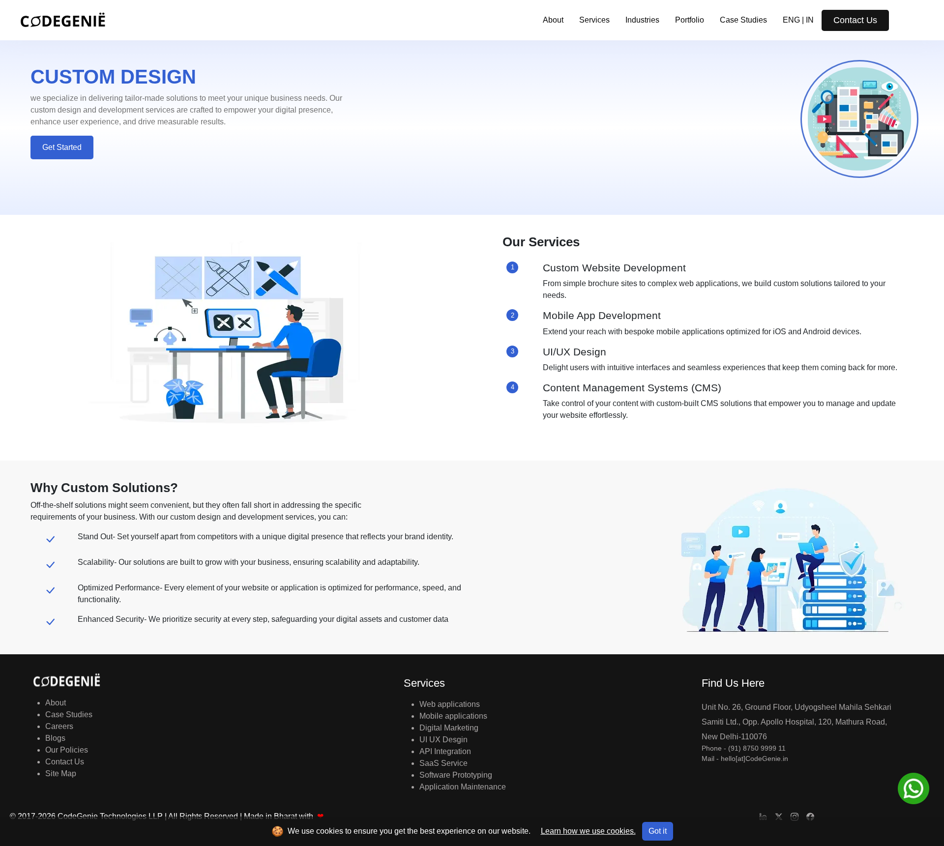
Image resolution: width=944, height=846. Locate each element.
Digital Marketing (448, 728)
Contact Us (855, 20)
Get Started (62, 147)
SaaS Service (443, 763)
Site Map (60, 773)
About (553, 20)
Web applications (449, 704)
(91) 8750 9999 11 (757, 748)
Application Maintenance (462, 787)
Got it (658, 831)
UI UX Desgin (443, 739)
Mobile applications (453, 716)
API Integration (445, 751)
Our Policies (66, 750)
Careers (59, 726)
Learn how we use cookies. (588, 831)
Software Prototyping (455, 775)
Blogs (55, 738)
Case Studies (743, 20)
